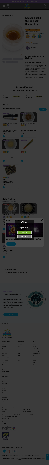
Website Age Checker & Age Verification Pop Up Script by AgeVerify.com (47, 464)
